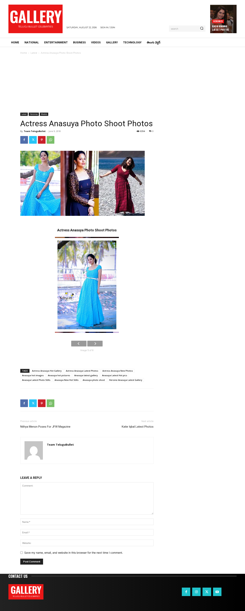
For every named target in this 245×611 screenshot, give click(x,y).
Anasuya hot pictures (59, 375)
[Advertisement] (122, 84)
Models (44, 114)
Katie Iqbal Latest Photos (138, 426)
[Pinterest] (42, 140)
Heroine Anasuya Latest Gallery (125, 379)
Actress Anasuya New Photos (117, 370)
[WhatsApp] (50, 140)
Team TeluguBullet (35, 131)
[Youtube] (217, 592)
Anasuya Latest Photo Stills (36, 379)
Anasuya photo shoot (94, 379)
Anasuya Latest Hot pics (114, 375)
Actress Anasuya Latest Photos (82, 370)
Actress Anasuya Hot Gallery (47, 370)
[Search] (201, 29)
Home (23, 52)
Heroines (218, 21)
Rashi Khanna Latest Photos (220, 27)
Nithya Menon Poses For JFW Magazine (45, 426)
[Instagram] (196, 592)
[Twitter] (33, 140)
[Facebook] (24, 140)
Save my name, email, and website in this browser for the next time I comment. (73, 552)
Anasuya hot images (33, 375)
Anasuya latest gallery (86, 375)
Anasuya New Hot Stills (66, 379)
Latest (34, 52)
